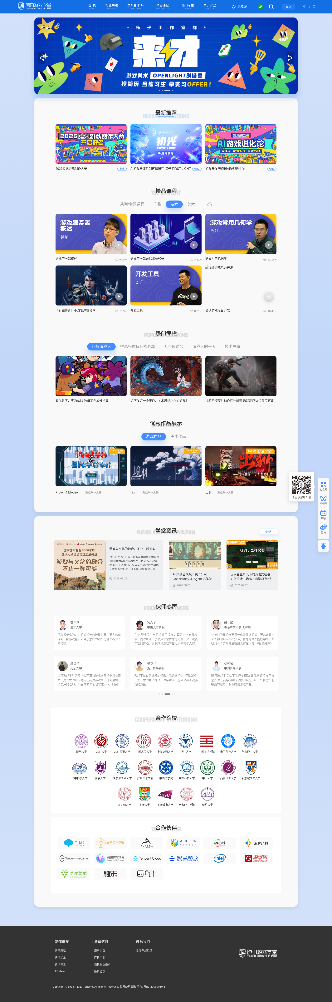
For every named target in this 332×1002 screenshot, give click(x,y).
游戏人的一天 (204, 347)
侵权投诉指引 (102, 964)
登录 (288, 6)
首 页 (92, 7)
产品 (157, 204)
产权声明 (99, 957)
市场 (208, 204)
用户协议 (99, 950)
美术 (191, 204)
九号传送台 (173, 347)
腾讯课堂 (60, 964)
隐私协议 (99, 971)
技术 (174, 204)
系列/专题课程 (132, 204)
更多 (270, 531)
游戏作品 (153, 436)
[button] (159, 90)
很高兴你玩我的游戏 (137, 347)
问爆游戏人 (101, 347)
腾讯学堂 (60, 957)
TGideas (60, 971)
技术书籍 (232, 347)
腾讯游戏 (60, 950)
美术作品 (178, 436)
